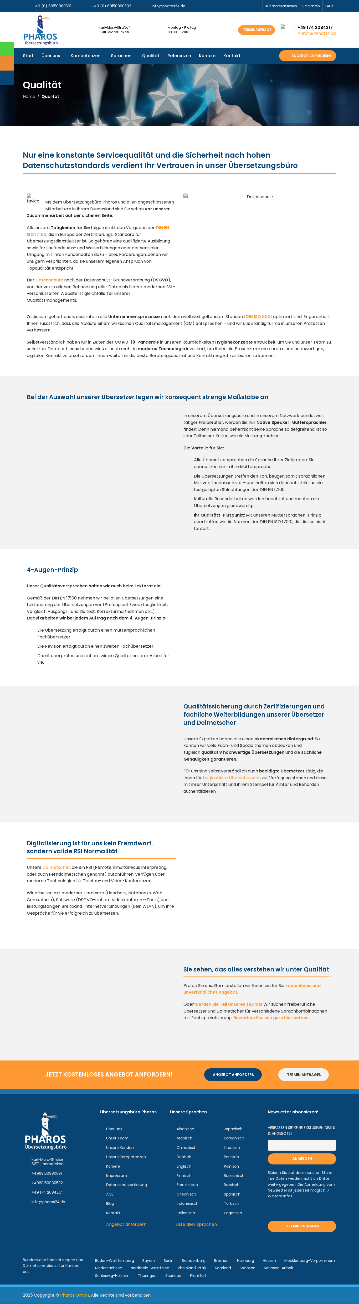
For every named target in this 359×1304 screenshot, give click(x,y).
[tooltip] (7, 49)
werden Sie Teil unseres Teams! (228, 1004)
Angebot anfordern (311, 55)
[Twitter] (45, 1217)
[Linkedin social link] (251, 6)
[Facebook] (29, 1217)
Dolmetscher (56, 867)
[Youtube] (29, 1232)
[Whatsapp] (45, 1232)
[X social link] (239, 6)
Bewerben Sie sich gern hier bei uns (271, 1018)
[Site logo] (40, 30)
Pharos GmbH (74, 1295)
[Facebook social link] (233, 6)
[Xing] (76, 1217)
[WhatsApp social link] (257, 6)
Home (29, 96)
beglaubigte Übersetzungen (232, 778)
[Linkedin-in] (60, 1217)
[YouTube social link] (245, 6)
